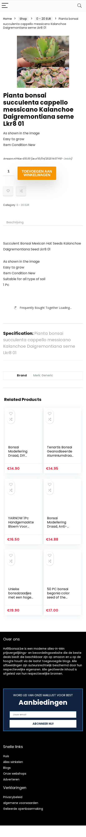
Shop (23, 19)
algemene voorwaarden (20, 803)
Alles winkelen (13, 762)
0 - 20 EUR (43, 19)
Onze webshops (14, 773)
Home (7, 19)
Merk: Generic (43, 375)
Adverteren (11, 779)
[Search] (80, 5)
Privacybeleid (12, 797)
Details (67, 158)
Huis (6, 756)
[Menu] (5, 5)
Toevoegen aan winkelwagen (37, 173)
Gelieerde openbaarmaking (23, 809)
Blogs (7, 768)
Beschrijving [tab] (15, 222)
